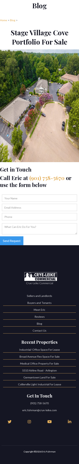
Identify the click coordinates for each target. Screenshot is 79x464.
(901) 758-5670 (47, 177)
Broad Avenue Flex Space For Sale (40, 356)
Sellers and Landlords (39, 295)
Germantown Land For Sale (39, 377)
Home (3, 20)
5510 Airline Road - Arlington (39, 370)
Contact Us (39, 330)
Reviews (40, 316)
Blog (12, 20)
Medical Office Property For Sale (39, 363)
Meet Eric (39, 309)
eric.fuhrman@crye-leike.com (39, 410)
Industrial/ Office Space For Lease (39, 349)
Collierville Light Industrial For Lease (39, 384)
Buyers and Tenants (39, 302)
